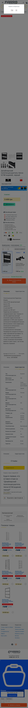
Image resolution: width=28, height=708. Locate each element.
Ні (16, 10)
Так (12, 10)
